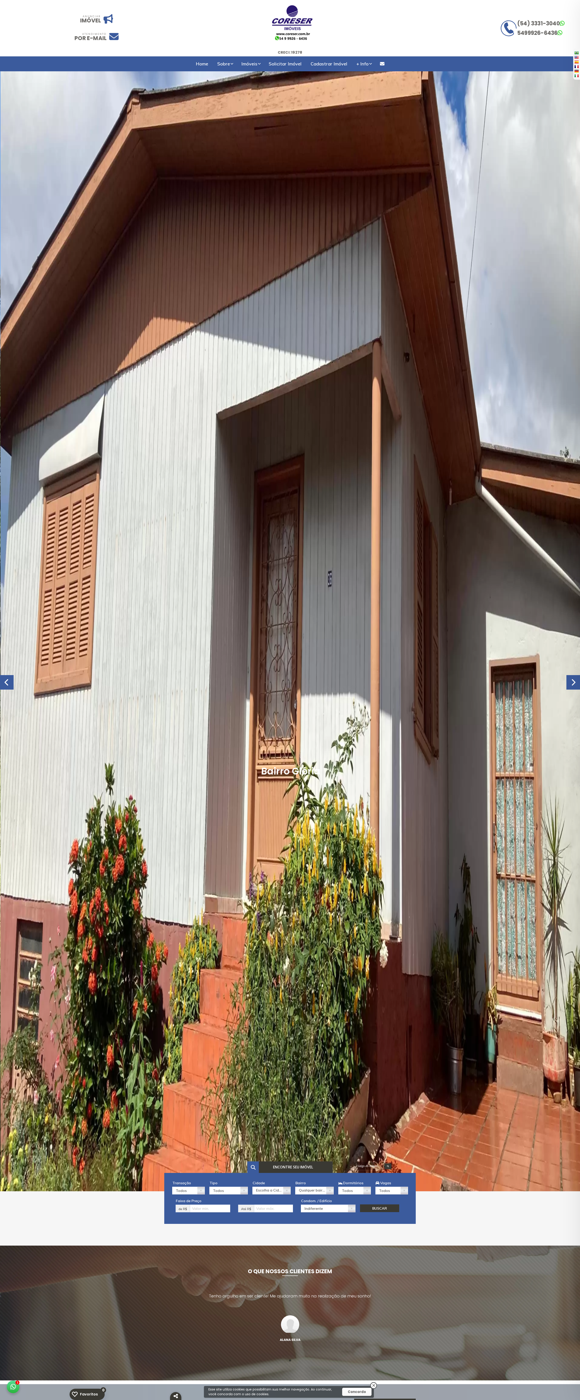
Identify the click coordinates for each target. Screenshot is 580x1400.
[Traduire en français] (576, 66)
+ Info (362, 64)
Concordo (357, 1391)
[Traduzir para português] (576, 52)
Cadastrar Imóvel (329, 64)
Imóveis (249, 64)
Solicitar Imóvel (285, 64)
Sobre (223, 64)
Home (202, 64)
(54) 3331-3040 (538, 23)
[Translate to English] (576, 57)
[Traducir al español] (576, 61)
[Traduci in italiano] (576, 75)
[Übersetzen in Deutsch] (576, 71)
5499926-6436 (537, 33)
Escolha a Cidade (270, 1190)
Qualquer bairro (312, 1190)
